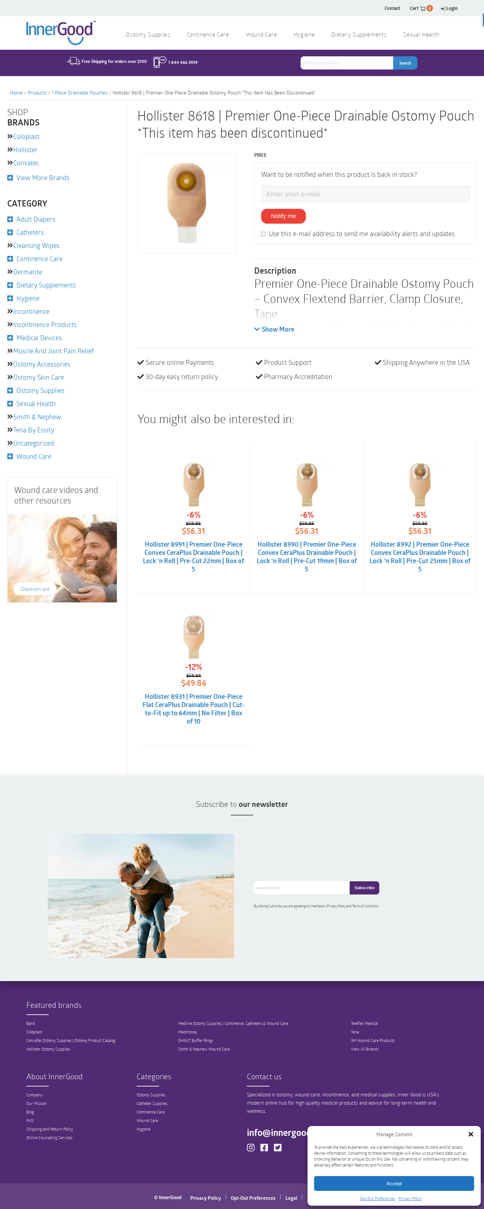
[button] (471, 1134)
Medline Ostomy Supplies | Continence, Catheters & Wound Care (233, 1023)
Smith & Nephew (37, 416)
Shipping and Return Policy (49, 1129)
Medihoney (187, 1031)
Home (16, 92)
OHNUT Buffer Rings (195, 1040)
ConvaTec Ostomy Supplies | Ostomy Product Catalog (70, 1040)
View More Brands (42, 177)
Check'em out (35, 589)
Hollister (25, 149)
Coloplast (26, 136)
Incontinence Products (45, 324)
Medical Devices (39, 337)
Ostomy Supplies (148, 35)
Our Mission (36, 1103)
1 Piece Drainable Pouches (80, 92)
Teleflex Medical (364, 1023)
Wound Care (261, 35)
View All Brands (365, 1049)
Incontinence (31, 311)
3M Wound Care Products (373, 1040)
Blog (30, 1111)
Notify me (283, 216)
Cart (420, 8)
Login (452, 8)
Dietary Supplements (359, 35)
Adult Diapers (35, 219)
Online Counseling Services (49, 1137)
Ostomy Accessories (41, 364)
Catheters (30, 232)
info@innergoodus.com (293, 1132)
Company (34, 1094)
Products (37, 92)
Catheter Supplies (152, 1103)
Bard (30, 1023)
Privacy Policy (410, 1198)
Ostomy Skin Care (38, 377)
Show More (278, 330)
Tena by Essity (33, 430)
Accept (394, 1183)
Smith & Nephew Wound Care (204, 1049)
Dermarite (27, 271)
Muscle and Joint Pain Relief (53, 350)
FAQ (29, 1120)
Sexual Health (421, 35)
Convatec (26, 162)
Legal (291, 1198)
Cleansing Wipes (36, 245)
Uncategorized (33, 443)
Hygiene (304, 35)
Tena (355, 1031)
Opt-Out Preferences (377, 1198)
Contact (392, 8)
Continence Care (208, 35)
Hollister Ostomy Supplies (48, 1049)
